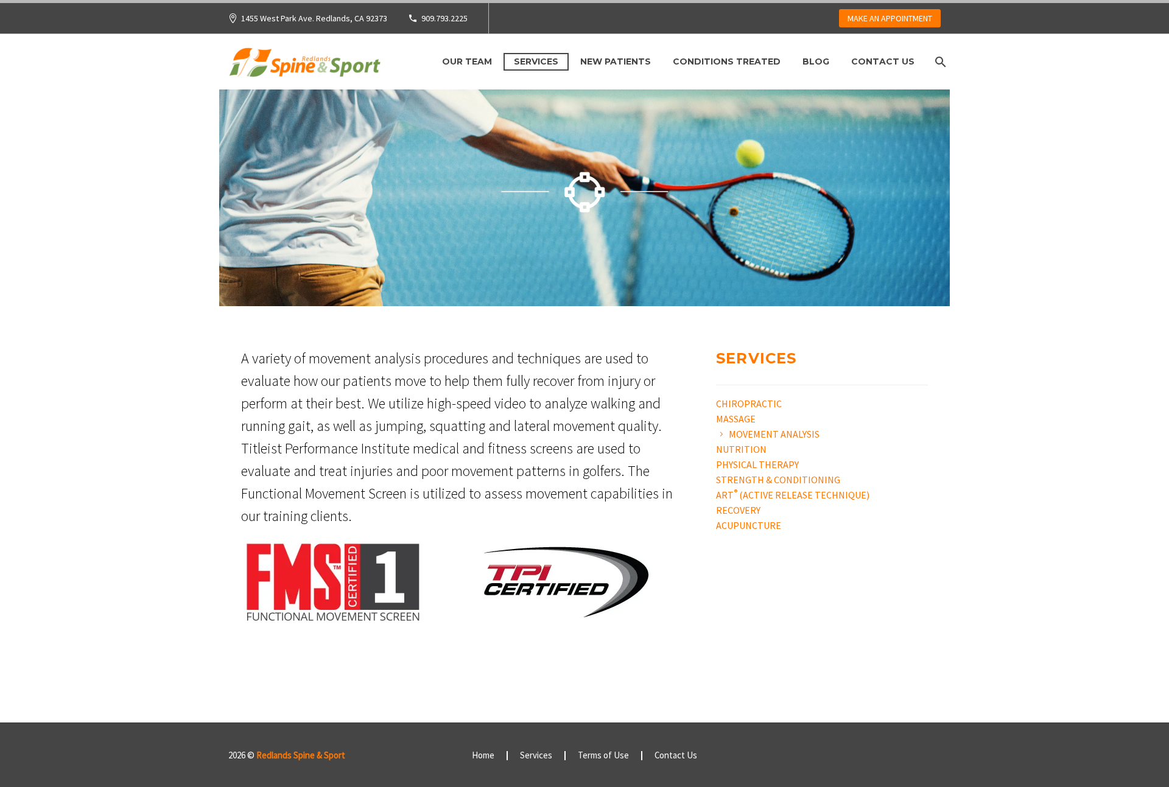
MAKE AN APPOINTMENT (890, 18)
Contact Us (882, 61)
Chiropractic (749, 403)
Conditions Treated (727, 61)
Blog (815, 61)
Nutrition (741, 449)
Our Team (467, 61)
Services (536, 61)
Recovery (738, 510)
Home (483, 755)
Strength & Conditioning (778, 480)
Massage (736, 419)
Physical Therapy (757, 464)
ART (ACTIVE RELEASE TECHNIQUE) (792, 495)
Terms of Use (603, 755)
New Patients (615, 61)
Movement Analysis (774, 434)
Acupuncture (748, 525)
